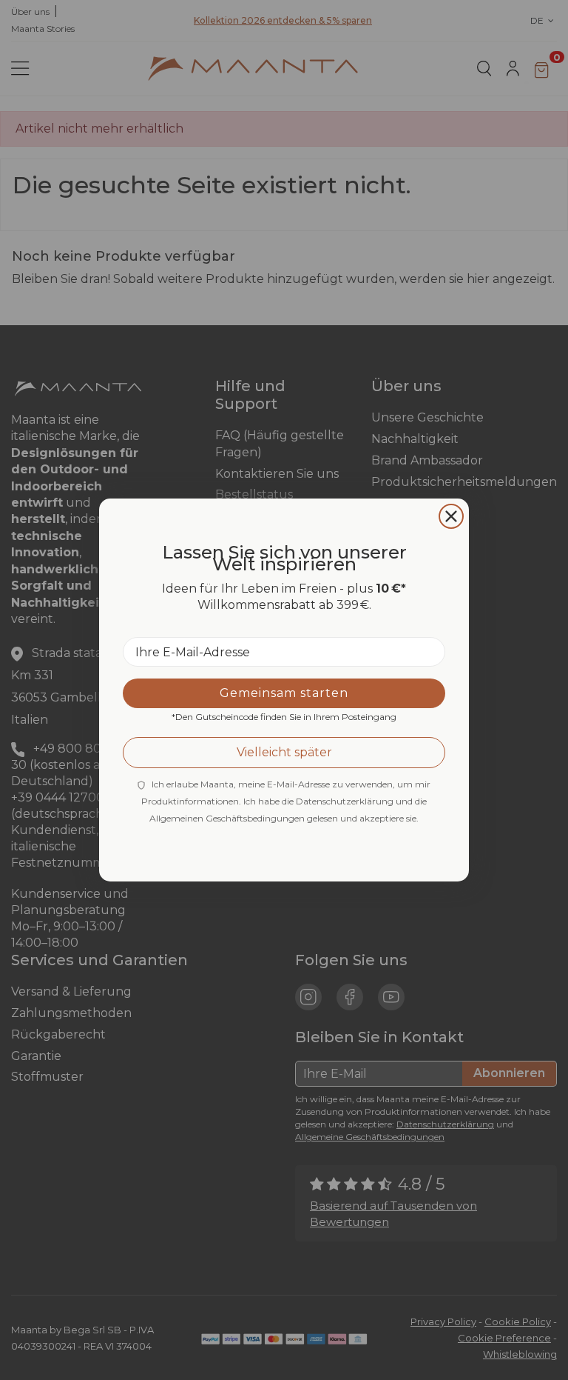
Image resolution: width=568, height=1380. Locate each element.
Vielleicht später (284, 752)
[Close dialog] (451, 516)
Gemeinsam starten (284, 693)
